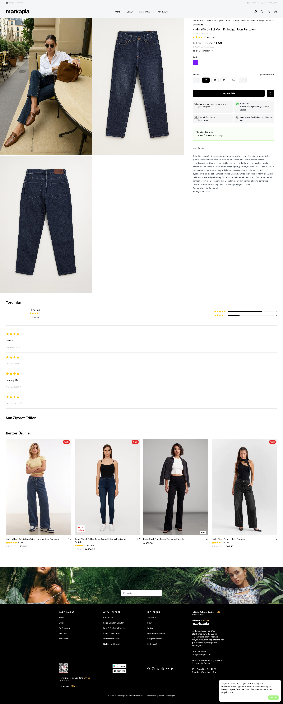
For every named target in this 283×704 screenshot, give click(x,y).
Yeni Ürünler (64, 638)
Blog (149, 622)
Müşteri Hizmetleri (156, 633)
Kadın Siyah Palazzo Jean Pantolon (160, 539)
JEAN (228, 20)
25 (196, 80)
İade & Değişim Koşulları (114, 628)
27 (215, 80)
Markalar (63, 633)
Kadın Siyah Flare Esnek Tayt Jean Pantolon (95, 539)
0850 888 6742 (199, 651)
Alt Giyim (218, 20)
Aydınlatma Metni (111, 638)
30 (242, 80)
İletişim (150, 628)
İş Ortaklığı (152, 644)
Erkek (61, 622)
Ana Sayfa (198, 20)
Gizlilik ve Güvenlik (112, 644)
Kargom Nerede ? (155, 638)
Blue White (198, 24)
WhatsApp (244, 103)
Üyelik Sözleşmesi (111, 633)
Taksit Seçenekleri (201, 50)
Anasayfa (151, 617)
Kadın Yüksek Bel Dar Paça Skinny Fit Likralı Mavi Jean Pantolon (31, 540)
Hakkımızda (108, 617)
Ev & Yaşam (64, 628)
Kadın (208, 20)
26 (206, 80)
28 (224, 80)
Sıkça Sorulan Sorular (113, 622)
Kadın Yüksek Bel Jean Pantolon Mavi (229, 539)
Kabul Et (273, 697)
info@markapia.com (201, 654)
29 (233, 80)
